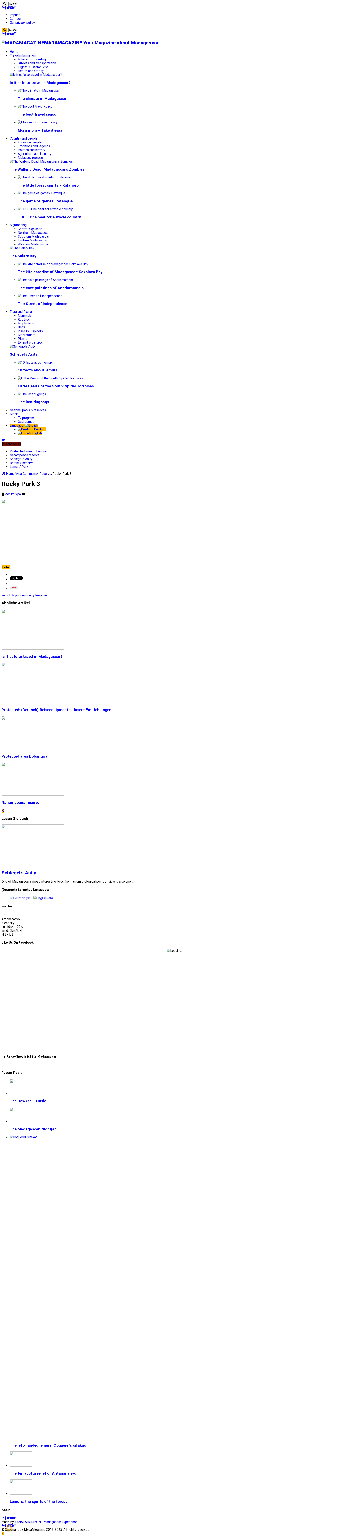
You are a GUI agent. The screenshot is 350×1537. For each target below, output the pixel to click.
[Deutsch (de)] (21, 898)
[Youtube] (11, 8)
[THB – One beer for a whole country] (45, 209)
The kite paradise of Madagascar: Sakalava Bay (60, 272)
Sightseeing (18, 225)
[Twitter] (8, 8)
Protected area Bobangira (28, 451)
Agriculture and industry (34, 154)
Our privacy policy (22, 23)
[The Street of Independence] (40, 296)
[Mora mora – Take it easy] (37, 122)
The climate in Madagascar (42, 98)
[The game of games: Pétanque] (41, 193)
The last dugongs (33, 402)
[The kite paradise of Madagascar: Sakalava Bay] (53, 264)
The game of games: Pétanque (45, 201)
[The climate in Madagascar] (39, 90)
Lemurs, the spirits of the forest (38, 1501)
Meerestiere (26, 335)
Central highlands (30, 229)
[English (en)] (43, 898)
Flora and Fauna (21, 312)
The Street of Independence (42, 304)
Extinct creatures (30, 343)
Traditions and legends (34, 146)
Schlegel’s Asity (23, 354)
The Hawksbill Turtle (28, 1101)
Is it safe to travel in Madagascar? (40, 82)
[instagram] (14, 8)
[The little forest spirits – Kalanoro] (44, 177)
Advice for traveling (32, 59)
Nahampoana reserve (24, 455)
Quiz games (26, 422)
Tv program (26, 418)
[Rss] (3, 8)
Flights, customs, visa (33, 67)
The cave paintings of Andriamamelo (51, 288)
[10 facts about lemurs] (35, 362)
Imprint (15, 15)
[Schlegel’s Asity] (23, 346)
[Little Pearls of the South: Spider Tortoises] (50, 378)
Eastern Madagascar (32, 240)
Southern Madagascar (33, 236)
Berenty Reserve (22, 463)
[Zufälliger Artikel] (3, 440)
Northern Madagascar (33, 233)
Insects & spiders (30, 331)
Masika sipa (13, 494)
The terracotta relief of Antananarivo (43, 1473)
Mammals (25, 316)
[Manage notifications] (9, 1528)
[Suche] (4, 4)
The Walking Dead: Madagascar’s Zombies (47, 169)
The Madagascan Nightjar (33, 1129)
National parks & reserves (28, 410)
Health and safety (31, 71)
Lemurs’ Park (19, 467)
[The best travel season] (36, 106)
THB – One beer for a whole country (49, 217)
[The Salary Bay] (22, 248)
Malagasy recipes (30, 158)
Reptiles (24, 319)
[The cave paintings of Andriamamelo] (45, 280)
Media (14, 414)
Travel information (23, 55)
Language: (17, 425)
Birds (21, 327)
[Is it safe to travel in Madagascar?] (36, 75)
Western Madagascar (33, 244)
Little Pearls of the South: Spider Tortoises (56, 386)
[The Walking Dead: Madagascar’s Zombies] (41, 161)
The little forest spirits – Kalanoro (48, 185)
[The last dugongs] (32, 394)
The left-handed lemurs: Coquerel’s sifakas (48, 1445)
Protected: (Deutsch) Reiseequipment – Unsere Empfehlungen (56, 710)
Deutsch (39, 429)
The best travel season (38, 114)
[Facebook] (5, 8)
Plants (22, 339)
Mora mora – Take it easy (40, 130)
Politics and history (31, 150)
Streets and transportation (37, 63)
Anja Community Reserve (33, 474)
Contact (15, 19)
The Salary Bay (23, 256)
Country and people (23, 138)
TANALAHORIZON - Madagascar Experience (46, 1522)
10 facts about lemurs (38, 370)
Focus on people (30, 142)
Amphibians (26, 323)
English (36, 433)
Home (14, 52)
